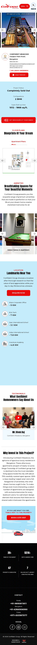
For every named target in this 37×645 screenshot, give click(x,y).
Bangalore (18, 608)
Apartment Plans (18, 142)
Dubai (18, 614)
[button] (33, 6)
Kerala (18, 602)
